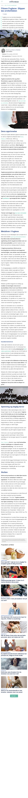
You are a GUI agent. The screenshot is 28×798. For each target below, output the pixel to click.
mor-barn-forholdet (20, 213)
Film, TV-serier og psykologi (10, 5)
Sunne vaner (4, 560)
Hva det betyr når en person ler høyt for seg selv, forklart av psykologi (13, 618)
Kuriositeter (4, 689)
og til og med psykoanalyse (18, 236)
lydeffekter (6, 198)
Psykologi (3, 670)
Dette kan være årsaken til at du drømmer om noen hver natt (11, 673)
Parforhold (4, 634)
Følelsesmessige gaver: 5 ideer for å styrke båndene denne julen (12, 581)
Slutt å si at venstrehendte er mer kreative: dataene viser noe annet (11, 691)
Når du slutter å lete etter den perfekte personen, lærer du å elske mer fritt (13, 636)
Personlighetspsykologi (7, 615)
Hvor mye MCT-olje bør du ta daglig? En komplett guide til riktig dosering (13, 563)
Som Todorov (4, 442)
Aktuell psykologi (5, 597)
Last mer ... (14, 696)
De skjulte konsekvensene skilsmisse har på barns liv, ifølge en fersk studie (14, 654)
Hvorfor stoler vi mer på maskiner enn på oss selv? (14, 599)
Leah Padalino (9, 51)
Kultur (2, 5)
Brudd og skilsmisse (5, 652)
